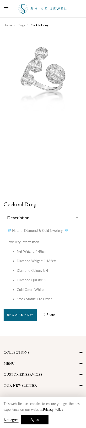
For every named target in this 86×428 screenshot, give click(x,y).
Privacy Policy (53, 409)
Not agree (11, 420)
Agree (35, 419)
